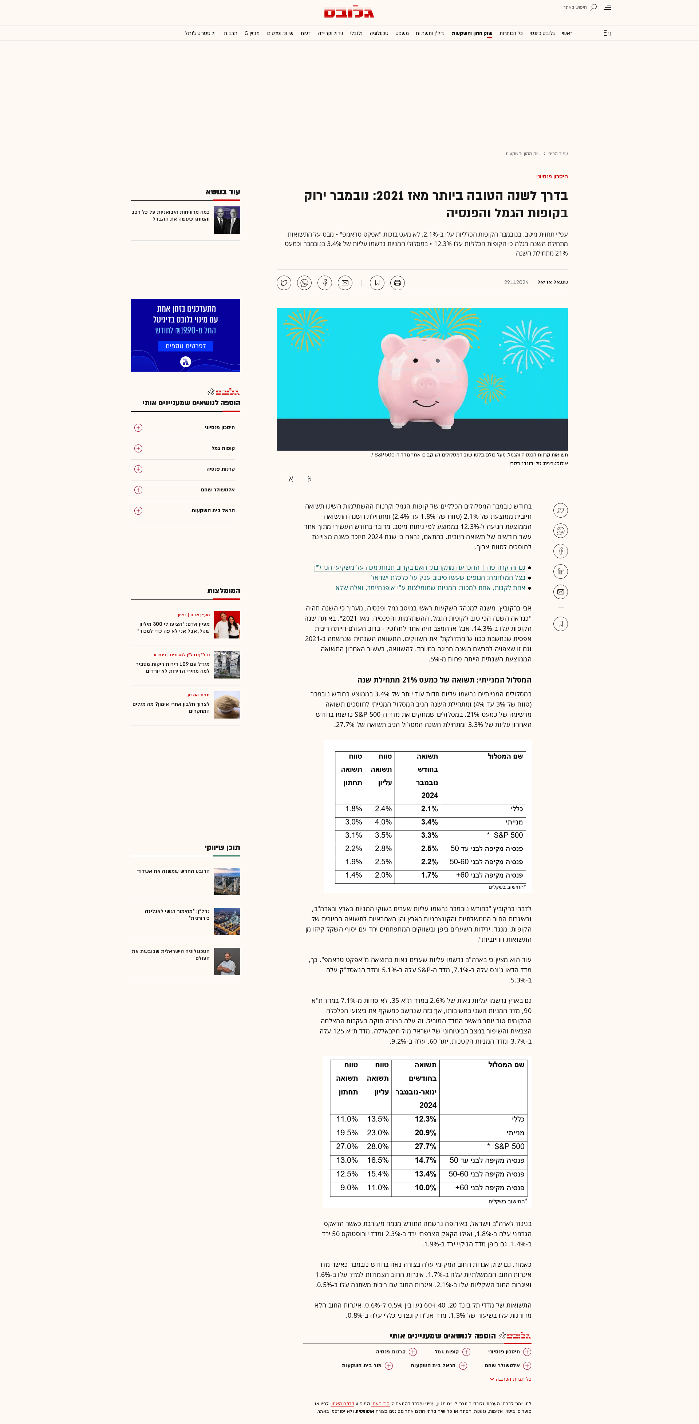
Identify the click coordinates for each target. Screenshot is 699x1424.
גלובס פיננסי (542, 33)
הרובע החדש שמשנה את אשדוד (173, 871)
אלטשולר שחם (502, 1365)
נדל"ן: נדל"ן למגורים (190, 655)
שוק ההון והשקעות (472, 33)
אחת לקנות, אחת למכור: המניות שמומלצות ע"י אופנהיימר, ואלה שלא (430, 587)
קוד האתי (380, 1404)
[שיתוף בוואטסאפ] (304, 283)
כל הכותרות (510, 33)
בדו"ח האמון (342, 1404)
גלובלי (356, 33)
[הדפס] (397, 283)
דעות (306, 33)
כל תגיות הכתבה (514, 1379)
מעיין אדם (200, 615)
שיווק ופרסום (280, 33)
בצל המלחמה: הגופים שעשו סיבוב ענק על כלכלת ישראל (448, 577)
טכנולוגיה (379, 33)
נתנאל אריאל (552, 282)
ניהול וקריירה (330, 33)
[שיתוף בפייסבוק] (324, 283)
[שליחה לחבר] (345, 283)
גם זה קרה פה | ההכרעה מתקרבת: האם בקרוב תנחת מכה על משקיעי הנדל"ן (420, 567)
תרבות (230, 33)
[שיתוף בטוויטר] (284, 283)
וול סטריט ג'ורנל (201, 33)
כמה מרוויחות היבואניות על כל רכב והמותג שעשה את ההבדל (170, 215)
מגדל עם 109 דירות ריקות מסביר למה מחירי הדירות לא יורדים (173, 668)
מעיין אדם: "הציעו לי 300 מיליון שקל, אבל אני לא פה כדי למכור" (173, 627)
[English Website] (607, 32)
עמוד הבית (558, 154)
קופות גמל (447, 1351)
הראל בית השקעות (433, 1365)
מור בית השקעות (362, 1365)
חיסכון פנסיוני (552, 177)
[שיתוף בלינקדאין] (560, 571)
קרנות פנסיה (391, 1351)
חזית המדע (198, 695)
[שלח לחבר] (560, 592)
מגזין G (252, 33)
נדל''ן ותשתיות (430, 33)
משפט (401, 33)
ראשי (567, 33)
